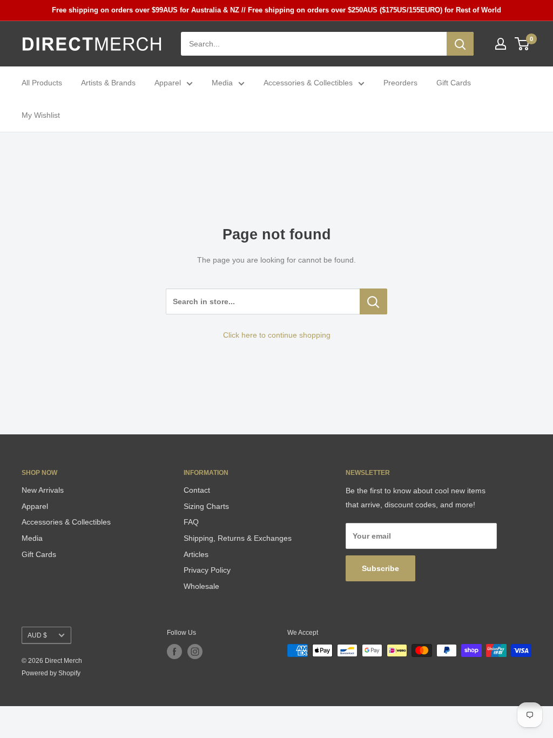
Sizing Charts (206, 506)
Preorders (400, 82)
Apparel (167, 82)
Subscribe (380, 568)
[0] (522, 43)
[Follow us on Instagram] (195, 651)
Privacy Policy (207, 570)
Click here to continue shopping (277, 335)
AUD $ (37, 635)
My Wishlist (41, 115)
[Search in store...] (373, 301)
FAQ (191, 522)
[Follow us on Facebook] (174, 651)
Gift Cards (453, 82)
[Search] (460, 44)
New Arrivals (43, 490)
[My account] (500, 44)
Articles (196, 554)
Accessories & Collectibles (308, 82)
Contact (197, 490)
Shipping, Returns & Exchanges (238, 538)
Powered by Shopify (51, 673)
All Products (42, 82)
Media (222, 82)
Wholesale (201, 586)
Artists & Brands (108, 82)
